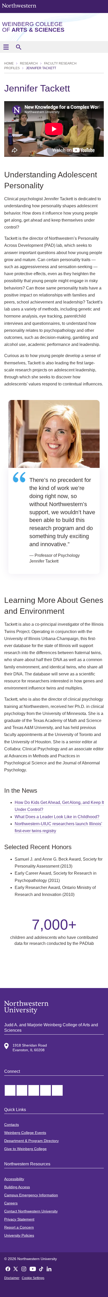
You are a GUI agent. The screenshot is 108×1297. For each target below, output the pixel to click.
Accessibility (14, 1179)
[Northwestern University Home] (19, 6)
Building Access (17, 1187)
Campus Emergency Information (31, 1195)
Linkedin (33, 1090)
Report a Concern (19, 1227)
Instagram (22, 1090)
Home (9, 63)
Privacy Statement (19, 1219)
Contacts (11, 1124)
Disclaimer (11, 1278)
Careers (11, 1203)
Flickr (57, 1090)
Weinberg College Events (25, 1133)
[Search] (18, 47)
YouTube (45, 1090)
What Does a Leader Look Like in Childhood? (57, 817)
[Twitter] (15, 1269)
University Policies (19, 1235)
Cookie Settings (33, 1278)
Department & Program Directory (31, 1141)
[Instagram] (23, 1269)
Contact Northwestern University (31, 1211)
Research (29, 63)
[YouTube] (33, 1269)
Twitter (10, 1090)
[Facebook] (8, 1269)
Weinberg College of (33, 27)
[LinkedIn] (49, 1269)
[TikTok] (41, 1269)
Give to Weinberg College (25, 1149)
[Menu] (6, 47)
